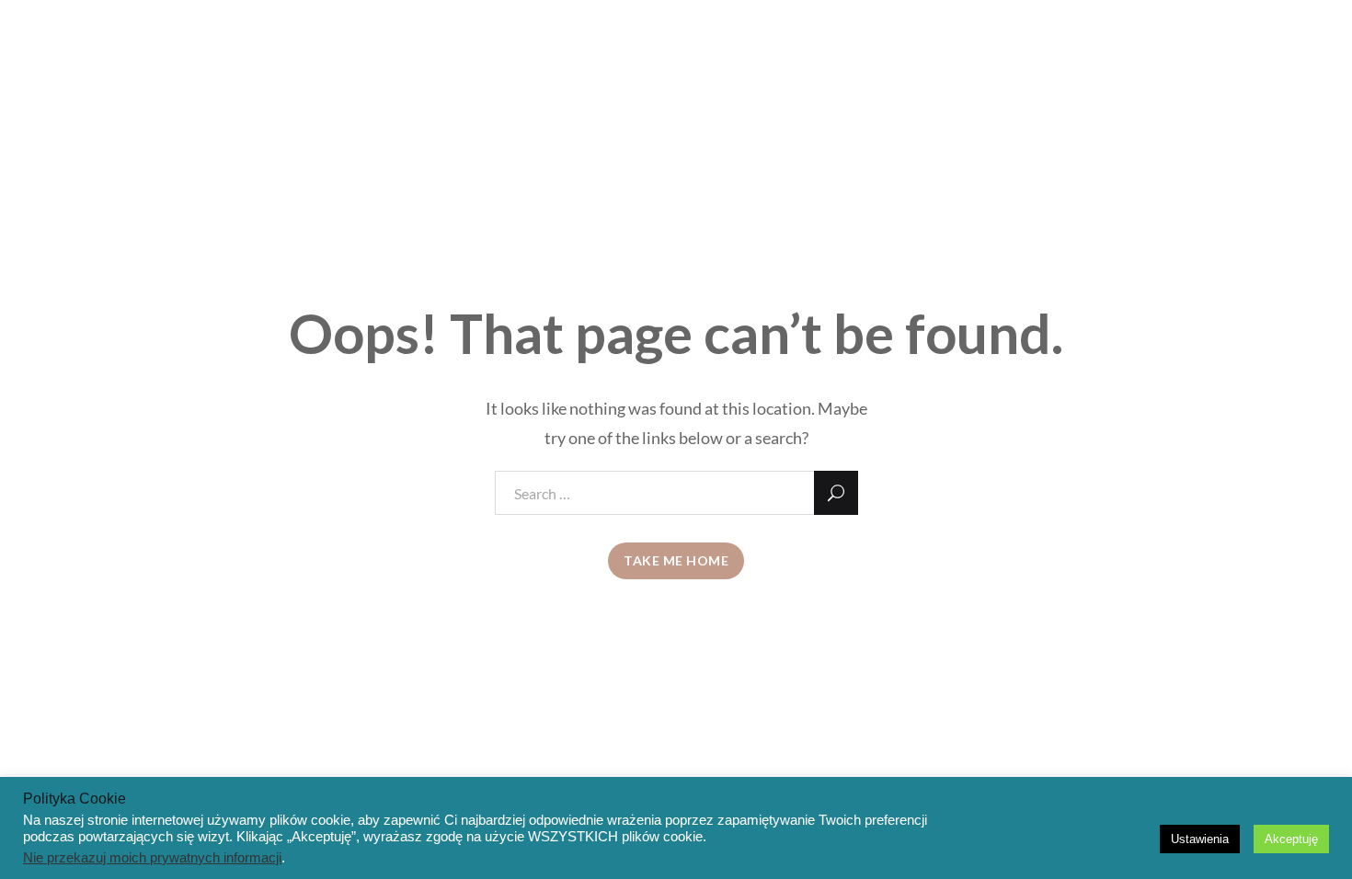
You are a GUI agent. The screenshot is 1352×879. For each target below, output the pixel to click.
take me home (676, 560)
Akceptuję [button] (1291, 839)
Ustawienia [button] (1200, 839)
